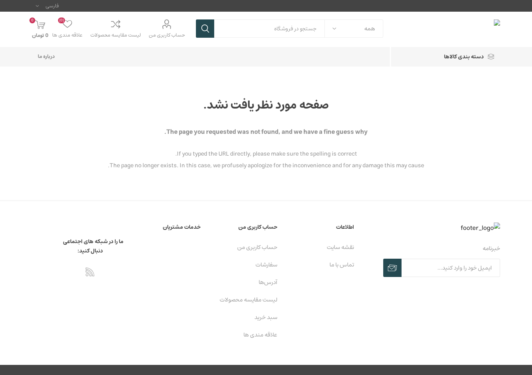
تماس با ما (341, 264)
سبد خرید (265, 317)
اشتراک (392, 268)
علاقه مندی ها (260, 334)
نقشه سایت (340, 247)
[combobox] (269, 28)
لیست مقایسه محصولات (115, 35)
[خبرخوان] (90, 272)
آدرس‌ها (268, 282)
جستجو (205, 28)
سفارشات (266, 264)
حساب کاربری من (167, 35)
